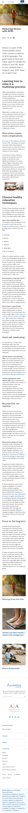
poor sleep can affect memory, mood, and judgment (14, 316)
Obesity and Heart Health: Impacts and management (13, 634)
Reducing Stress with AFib (13, 599)
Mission (4, 752)
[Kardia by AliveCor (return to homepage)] (14, 686)
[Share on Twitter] (11, 38)
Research (4, 758)
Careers (4, 764)
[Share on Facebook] (8, 38)
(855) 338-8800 (6, 729)
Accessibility (17, 774)
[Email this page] (14, 38)
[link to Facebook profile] (12, 717)
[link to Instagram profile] (10, 717)
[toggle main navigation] (3, 2)
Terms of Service (6, 778)
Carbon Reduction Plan (8, 767)
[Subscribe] (24, 696)
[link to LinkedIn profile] (18, 717)
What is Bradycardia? (11, 668)
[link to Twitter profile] (15, 717)
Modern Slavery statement (9, 769)
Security (10, 774)
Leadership (5, 755)
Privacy (4, 774)
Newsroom (5, 761)
